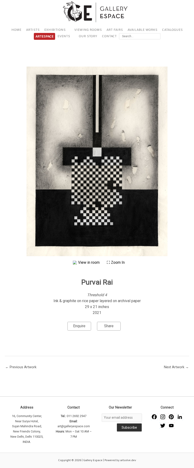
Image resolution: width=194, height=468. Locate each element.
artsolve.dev (128, 460)
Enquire (79, 326)
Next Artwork (176, 367)
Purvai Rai (97, 282)
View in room (89, 262)
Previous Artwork (20, 367)
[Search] (157, 36)
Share (109, 326)
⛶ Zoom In (116, 262)
